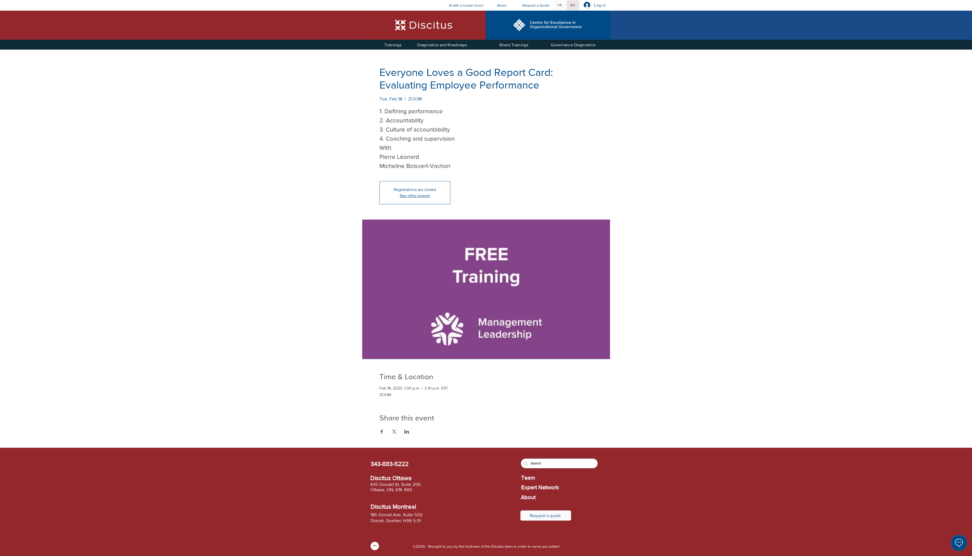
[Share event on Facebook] (381, 432)
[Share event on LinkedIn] (406, 432)
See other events (415, 196)
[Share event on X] (394, 432)
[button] (505, 5)
